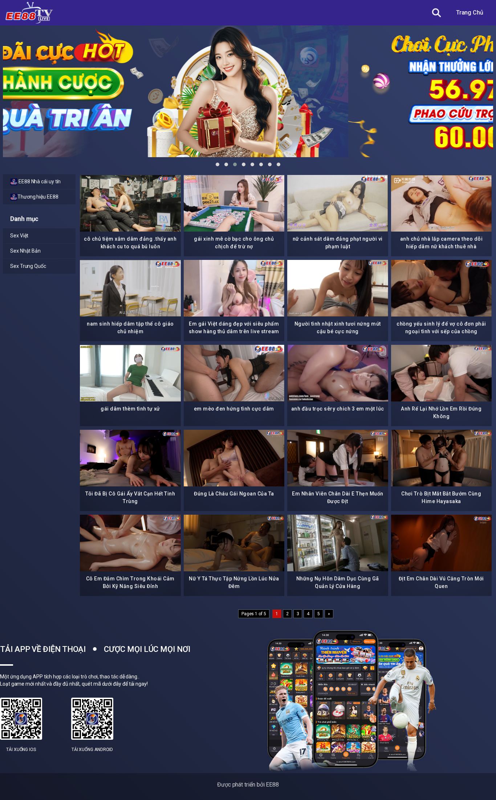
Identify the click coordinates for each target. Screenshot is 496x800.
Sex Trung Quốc (28, 266)
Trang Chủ (469, 12)
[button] (217, 164)
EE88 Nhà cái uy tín (39, 181)
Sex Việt (19, 235)
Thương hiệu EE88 (37, 197)
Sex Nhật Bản (25, 251)
